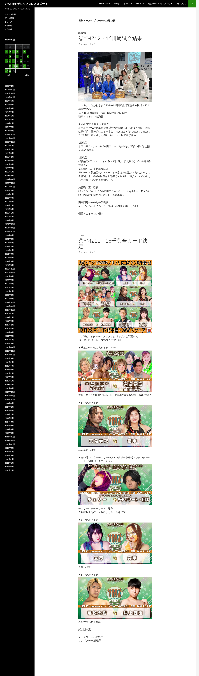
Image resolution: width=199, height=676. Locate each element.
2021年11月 (10, 228)
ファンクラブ (181, 4)
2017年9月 (9, 403)
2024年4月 (9, 119)
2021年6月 (9, 246)
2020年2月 (9, 295)
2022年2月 (9, 216)
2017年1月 (9, 433)
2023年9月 (9, 145)
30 (10, 71)
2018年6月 (9, 369)
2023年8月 (9, 149)
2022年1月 (9, 220)
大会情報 (8, 25)
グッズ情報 (9, 18)
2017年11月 (10, 396)
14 (28, 56)
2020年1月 (9, 298)
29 (6, 71)
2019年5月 (9, 328)
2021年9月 (9, 235)
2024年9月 (9, 101)
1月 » (27, 75)
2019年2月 (9, 340)
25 (17, 66)
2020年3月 (9, 291)
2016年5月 (9, 463)
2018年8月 (9, 362)
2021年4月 (9, 254)
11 (17, 56)
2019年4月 (9, 332)
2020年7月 (9, 276)
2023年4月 (9, 164)
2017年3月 (9, 425)
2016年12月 (10, 437)
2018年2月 (9, 384)
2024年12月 (10, 89)
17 (14, 61)
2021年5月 (9, 250)
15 (6, 61)
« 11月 (8, 75)
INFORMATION (104, 4)
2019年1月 (9, 343)
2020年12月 (10, 269)
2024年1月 (9, 131)
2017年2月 (9, 429)
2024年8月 (9, 104)
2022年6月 (9, 201)
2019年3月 (9, 336)
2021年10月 (10, 231)
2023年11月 (10, 138)
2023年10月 (10, 142)
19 (21, 61)
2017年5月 (9, 418)
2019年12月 (10, 302)
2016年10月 (10, 444)
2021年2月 (9, 261)
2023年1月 (9, 175)
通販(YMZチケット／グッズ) (159, 4)
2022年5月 (9, 205)
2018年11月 (10, 351)
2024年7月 (9, 108)
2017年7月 (9, 410)
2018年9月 (9, 358)
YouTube (140, 4)
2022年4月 (9, 209)
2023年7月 (9, 153)
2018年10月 (10, 354)
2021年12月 (10, 224)
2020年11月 (10, 272)
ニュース (82, 235)
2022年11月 (10, 183)
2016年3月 (9, 470)
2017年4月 (9, 422)
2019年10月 (10, 310)
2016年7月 (9, 455)
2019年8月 (9, 317)
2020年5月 (9, 284)
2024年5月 (9, 116)
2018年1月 (9, 388)
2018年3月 (9, 381)
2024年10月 (10, 97)
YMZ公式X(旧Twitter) (123, 4)
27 (24, 66)
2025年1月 (9, 86)
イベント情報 (10, 14)
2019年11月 (10, 306)
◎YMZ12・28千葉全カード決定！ (113, 243)
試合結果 (82, 33)
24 (14, 66)
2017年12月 (10, 392)
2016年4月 (9, 466)
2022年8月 (9, 194)
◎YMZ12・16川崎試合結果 (110, 38)
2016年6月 (9, 459)
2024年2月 (9, 127)
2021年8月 (9, 239)
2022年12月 (10, 179)
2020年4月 (9, 287)
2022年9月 (9, 190)
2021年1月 (9, 265)
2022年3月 (9, 213)
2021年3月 (9, 257)
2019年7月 (9, 321)
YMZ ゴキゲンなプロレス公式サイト (28, 3)
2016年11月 (10, 440)
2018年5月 (9, 373)
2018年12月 (10, 347)
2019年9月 (9, 313)
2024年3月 (9, 123)
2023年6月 (9, 157)
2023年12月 (10, 134)
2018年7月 (9, 366)
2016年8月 (9, 452)
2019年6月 (9, 325)
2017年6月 (9, 414)
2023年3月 (9, 168)
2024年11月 (10, 93)
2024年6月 (9, 112)
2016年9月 (9, 448)
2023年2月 (9, 172)
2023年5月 (9, 160)
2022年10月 (10, 187)
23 (10, 66)
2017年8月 (9, 407)
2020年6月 (9, 280)
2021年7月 (9, 243)
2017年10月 (10, 399)
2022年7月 (9, 198)
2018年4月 (9, 377)
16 (10, 61)
